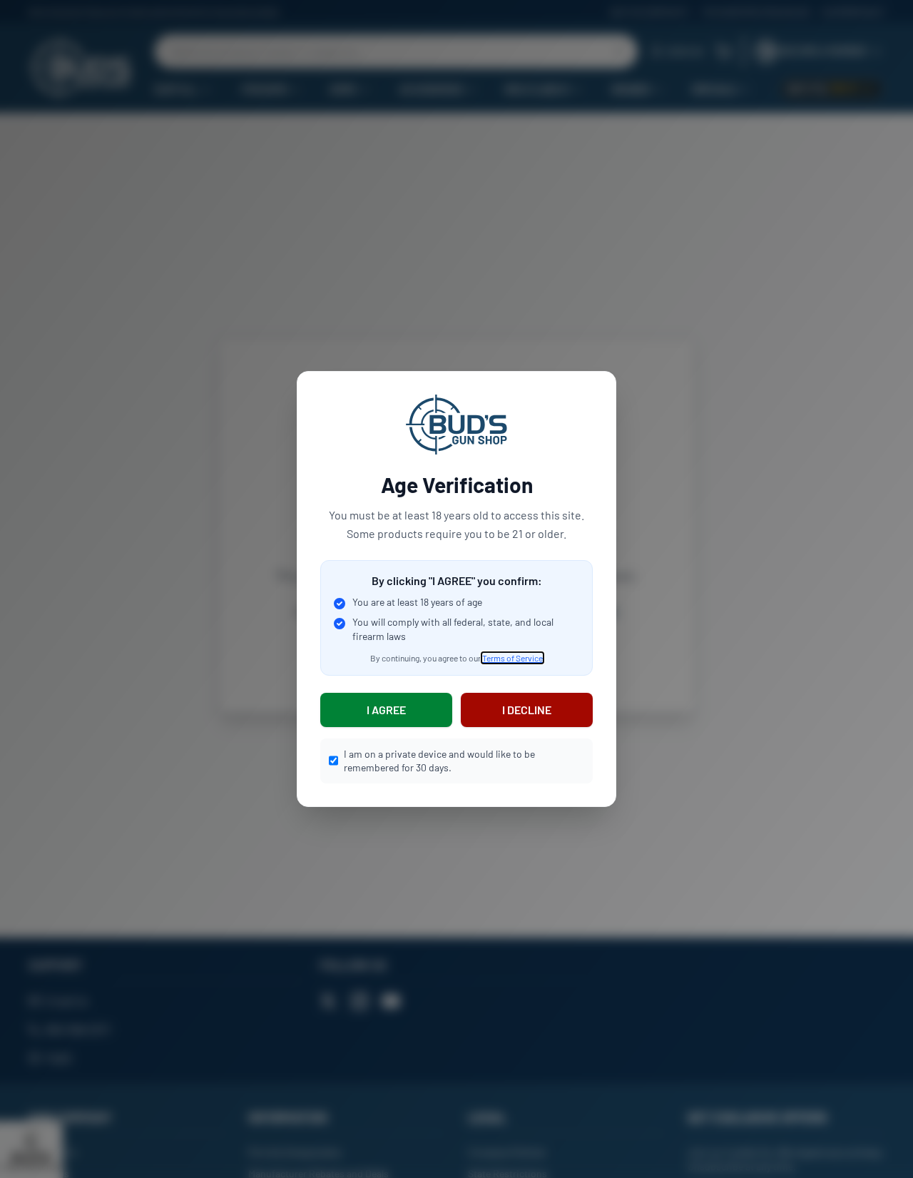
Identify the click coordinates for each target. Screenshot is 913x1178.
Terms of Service (512, 658)
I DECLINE (526, 709)
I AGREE (386, 709)
